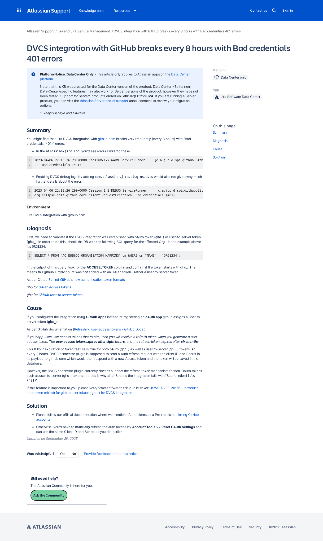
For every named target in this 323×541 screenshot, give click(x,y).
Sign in (287, 10)
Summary (220, 132)
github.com (106, 139)
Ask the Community (49, 495)
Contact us (258, 10)
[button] (19, 10)
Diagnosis (220, 141)
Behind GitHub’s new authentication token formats (86, 279)
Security (255, 527)
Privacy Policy (203, 527)
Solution (219, 157)
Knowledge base (91, 11)
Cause (218, 149)
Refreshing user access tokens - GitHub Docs (108, 329)
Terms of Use (231, 527)
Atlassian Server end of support (104, 101)
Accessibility (175, 527)
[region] (115, 162)
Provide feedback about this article (111, 454)
